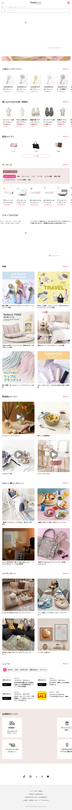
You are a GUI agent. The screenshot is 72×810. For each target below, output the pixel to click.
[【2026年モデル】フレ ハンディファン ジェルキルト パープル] (8, 79)
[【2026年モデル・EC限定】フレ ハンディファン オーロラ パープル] (62, 79)
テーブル (40, 176)
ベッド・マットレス (9, 176)
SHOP (16, 669)
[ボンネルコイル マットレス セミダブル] (35, 192)
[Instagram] (30, 776)
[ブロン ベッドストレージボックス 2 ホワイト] (8, 192)
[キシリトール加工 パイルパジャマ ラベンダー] (8, 112)
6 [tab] (56, 48)
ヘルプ (31, 791)
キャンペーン (43, 669)
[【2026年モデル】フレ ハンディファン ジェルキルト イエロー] (35, 79)
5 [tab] (55, 48)
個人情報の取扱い (39, 794)
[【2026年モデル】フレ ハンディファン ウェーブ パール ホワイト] (49, 79)
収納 (29, 179)
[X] (37, 776)
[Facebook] (42, 776)
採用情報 (31, 800)
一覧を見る (65, 69)
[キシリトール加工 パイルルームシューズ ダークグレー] (49, 112)
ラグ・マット (25, 176)
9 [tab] (61, 48)
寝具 (18, 176)
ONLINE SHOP (24, 669)
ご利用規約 (31, 794)
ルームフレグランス (9, 179)
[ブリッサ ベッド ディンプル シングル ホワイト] (22, 192)
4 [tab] (53, 48)
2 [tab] (50, 48)
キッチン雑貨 (48, 176)
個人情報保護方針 (43, 797)
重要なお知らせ (34, 669)
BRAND (10, 669)
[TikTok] (24, 776)
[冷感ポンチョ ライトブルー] (62, 112)
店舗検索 (40, 791)
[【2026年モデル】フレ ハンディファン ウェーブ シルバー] (22, 79)
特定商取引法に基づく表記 (31, 797)
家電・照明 (57, 176)
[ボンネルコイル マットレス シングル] (49, 192)
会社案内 (25, 800)
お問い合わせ (46, 800)
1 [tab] (49, 48)
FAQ (35, 791)
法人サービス (38, 800)
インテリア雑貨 (21, 179)
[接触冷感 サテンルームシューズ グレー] (35, 112)
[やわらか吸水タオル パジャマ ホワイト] (22, 112)
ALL (5, 669)
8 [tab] (59, 48)
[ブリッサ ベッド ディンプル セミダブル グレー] (62, 192)
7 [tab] (57, 48)
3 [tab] (51, 48)
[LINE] (48, 776)
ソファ (33, 176)
